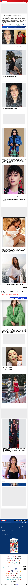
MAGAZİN (11, 2)
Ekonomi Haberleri (3, 527)
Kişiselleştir (13, 298)
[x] (4, 522)
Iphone (11, 534)
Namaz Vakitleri (3, 533)
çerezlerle (9, 584)
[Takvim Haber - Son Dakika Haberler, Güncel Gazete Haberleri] (4, 1)
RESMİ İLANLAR (20, 2)
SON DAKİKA (2, 2)
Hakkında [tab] (24, 289)
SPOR (9, 2)
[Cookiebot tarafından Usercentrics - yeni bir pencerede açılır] (24, 287)
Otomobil (11, 530)
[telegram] (22, 25)
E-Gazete (11, 533)
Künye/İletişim (21, 526)
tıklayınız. (17, 584)
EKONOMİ (7, 2)
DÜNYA (13, 2)
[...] (25, 25)
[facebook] (1, 522)
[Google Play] (21, 520)
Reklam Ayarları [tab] (17, 289)
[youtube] (6, 522)
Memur (11, 526)
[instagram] (8, 522)
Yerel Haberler (12, 527)
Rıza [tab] (3, 289)
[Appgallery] (25, 520)
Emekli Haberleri (3, 531)
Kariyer (20, 527)
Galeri (11, 531)
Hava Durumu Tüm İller (4, 534)
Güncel (2, 526)
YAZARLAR (17, 2)
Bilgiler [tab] (11, 289)
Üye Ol (25, 522)
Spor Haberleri (3, 530)
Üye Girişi (22, 522)
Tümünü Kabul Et (23, 298)
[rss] (10, 522)
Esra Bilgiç (3, 481)
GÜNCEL (5, 2)
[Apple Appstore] (16, 520)
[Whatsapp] (23, 25)
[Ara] (26, 1)
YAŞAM (15, 2)
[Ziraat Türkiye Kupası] (26, 2)
